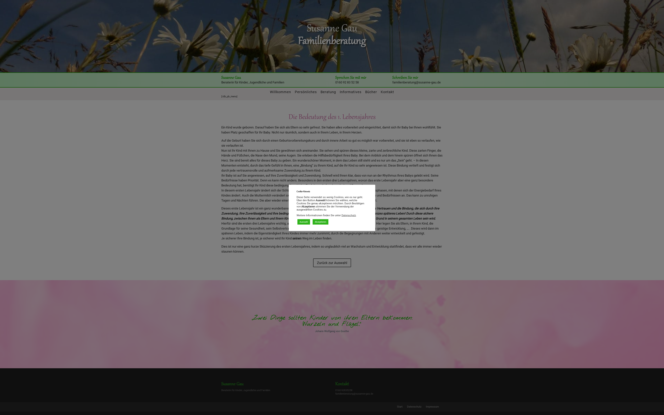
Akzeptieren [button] (320, 222)
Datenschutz (349, 215)
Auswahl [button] (303, 222)
